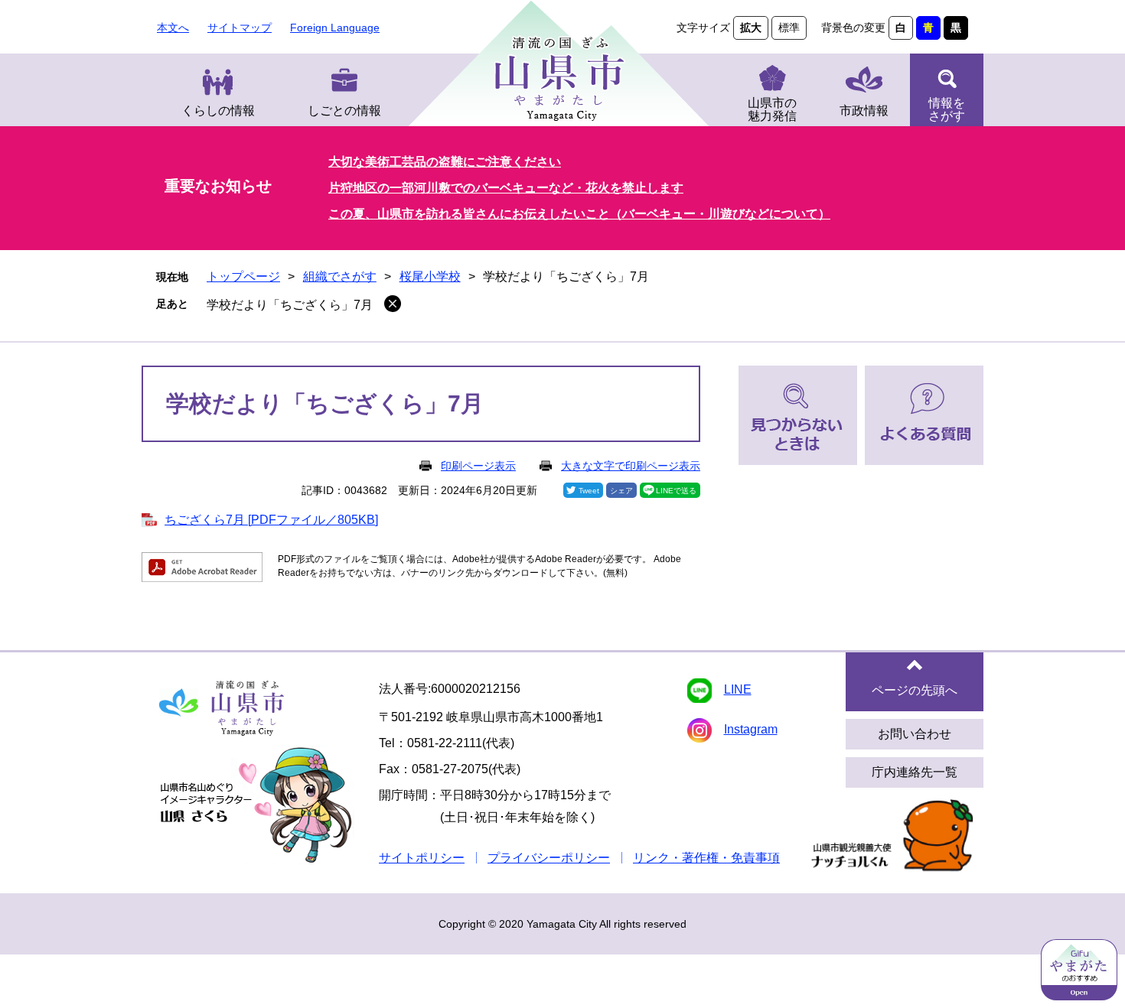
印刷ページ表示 (478, 466)
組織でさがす (340, 276)
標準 (789, 27)
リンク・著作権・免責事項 (706, 857)
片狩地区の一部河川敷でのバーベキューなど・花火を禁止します (505, 187)
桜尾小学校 (430, 276)
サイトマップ (239, 27)
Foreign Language (335, 27)
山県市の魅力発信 (772, 109)
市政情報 (864, 110)
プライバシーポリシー (549, 857)
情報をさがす (946, 109)
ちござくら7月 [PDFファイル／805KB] (271, 519)
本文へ (173, 27)
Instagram (751, 729)
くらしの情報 (218, 110)
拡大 (750, 27)
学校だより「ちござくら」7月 (290, 304)
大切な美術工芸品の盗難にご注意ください (444, 161)
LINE (738, 689)
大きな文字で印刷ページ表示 (630, 466)
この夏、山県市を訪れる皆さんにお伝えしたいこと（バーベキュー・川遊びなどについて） (579, 213)
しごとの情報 (344, 110)
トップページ (243, 276)
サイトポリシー (422, 857)
